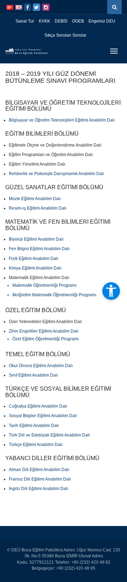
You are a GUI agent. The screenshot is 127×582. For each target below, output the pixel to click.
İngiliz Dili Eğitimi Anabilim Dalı (38, 488)
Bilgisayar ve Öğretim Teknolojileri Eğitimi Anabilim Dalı (62, 120)
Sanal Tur (25, 21)
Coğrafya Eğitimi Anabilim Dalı (38, 406)
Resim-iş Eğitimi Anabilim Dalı (37, 208)
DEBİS (61, 21)
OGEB (78, 21)
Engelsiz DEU (102, 21)
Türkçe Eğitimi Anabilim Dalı (35, 444)
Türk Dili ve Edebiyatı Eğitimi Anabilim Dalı (49, 435)
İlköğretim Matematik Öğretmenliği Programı (54, 294)
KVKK (44, 21)
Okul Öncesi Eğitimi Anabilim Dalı (41, 365)
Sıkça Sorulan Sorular (65, 35)
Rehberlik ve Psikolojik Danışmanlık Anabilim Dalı (56, 173)
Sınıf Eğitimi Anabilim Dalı (33, 375)
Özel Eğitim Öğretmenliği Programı (45, 338)
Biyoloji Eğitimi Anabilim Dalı (36, 239)
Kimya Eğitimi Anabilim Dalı (35, 268)
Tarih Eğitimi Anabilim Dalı (34, 425)
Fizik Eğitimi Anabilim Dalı (33, 258)
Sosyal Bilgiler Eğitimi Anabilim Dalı (43, 415)
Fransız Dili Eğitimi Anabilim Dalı (40, 479)
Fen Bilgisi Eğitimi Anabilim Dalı (39, 248)
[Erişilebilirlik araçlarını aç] (111, 291)
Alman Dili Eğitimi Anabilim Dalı (39, 469)
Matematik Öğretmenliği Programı (44, 285)
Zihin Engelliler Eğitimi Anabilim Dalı (43, 331)
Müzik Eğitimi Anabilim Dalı (35, 198)
